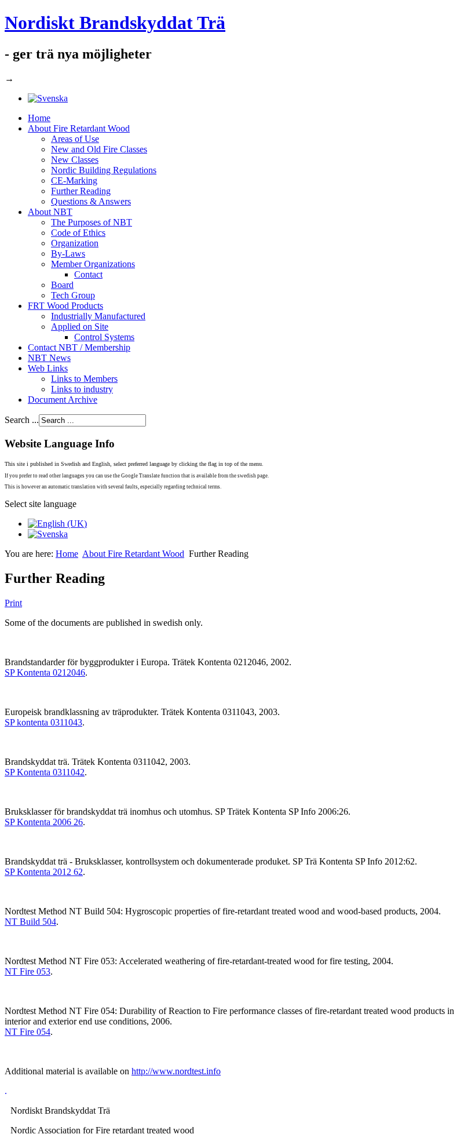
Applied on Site (79, 326)
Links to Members (84, 379)
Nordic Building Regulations (103, 170)
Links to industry (82, 389)
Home (39, 118)
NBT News (49, 358)
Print (13, 603)
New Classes (74, 160)
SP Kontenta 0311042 (45, 772)
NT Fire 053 (27, 971)
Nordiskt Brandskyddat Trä (115, 22)
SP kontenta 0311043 (43, 722)
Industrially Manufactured (98, 316)
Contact (88, 274)
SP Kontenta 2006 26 (44, 822)
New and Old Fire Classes (99, 149)
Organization (74, 243)
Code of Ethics (78, 233)
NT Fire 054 (27, 1032)
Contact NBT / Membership (79, 347)
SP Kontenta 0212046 (45, 672)
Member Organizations (93, 264)
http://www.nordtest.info (176, 1071)
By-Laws (68, 253)
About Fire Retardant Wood (79, 128)
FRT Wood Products (65, 306)
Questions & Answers (91, 201)
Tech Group (73, 295)
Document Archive (62, 399)
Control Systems (104, 337)
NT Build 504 (30, 922)
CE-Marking (74, 180)
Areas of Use (75, 139)
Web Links (48, 368)
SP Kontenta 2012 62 (44, 872)
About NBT (50, 212)
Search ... (22, 420)
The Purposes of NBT (91, 222)
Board (62, 285)
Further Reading (81, 191)
